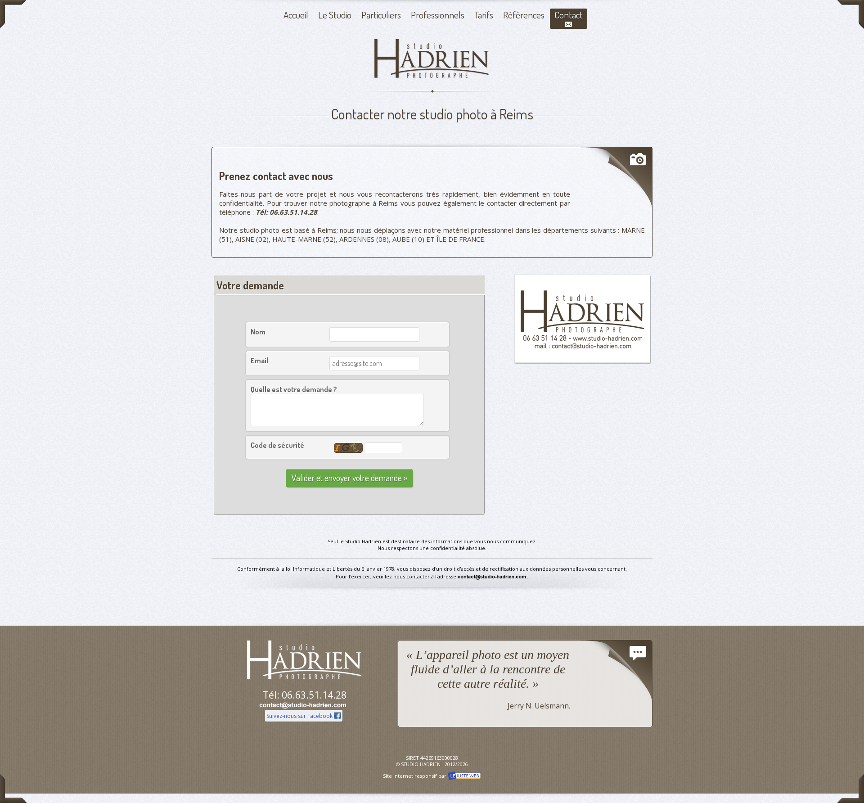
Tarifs (483, 15)
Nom (258, 331)
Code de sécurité (277, 445)
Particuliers (381, 15)
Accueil (296, 15)
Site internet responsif (410, 775)
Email (259, 360)
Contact (568, 15)
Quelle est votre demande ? (294, 389)
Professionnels (437, 15)
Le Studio (334, 15)
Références (523, 15)
